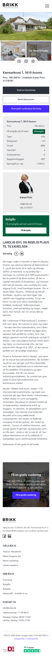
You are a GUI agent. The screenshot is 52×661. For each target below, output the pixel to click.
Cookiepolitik (32, 639)
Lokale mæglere (10, 565)
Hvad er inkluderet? (12, 552)
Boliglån (6, 584)
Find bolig (7, 580)
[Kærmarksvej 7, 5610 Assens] (22, 254)
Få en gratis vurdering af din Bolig (26, 109)
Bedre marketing (10, 561)
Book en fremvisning (26, 90)
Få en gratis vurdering (26, 495)
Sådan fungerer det (12, 556)
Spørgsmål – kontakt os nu (15, 593)
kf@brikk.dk (26, 204)
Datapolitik (19, 639)
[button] (26, 26)
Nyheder (7, 589)
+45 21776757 (26, 208)
